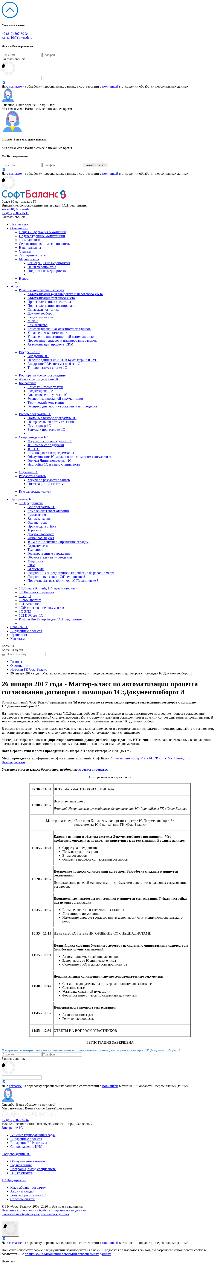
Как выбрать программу (28, 1187)
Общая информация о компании (42, 232)
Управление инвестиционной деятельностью (61, 336)
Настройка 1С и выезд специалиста (54, 464)
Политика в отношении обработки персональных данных (44, 1210)
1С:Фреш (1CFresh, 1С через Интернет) (47, 588)
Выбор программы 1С (35, 414)
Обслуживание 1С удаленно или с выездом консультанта (69, 456)
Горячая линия (21, 1165)
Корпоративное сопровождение (42, 375)
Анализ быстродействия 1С (39, 379)
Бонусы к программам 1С (46, 429)
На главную (19, 224)
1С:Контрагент (30, 600)
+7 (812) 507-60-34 (15, 33)
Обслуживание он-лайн (27, 1161)
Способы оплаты (22, 1199)
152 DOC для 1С (31, 615)
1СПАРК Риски (30, 604)
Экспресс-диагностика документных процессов (63, 406)
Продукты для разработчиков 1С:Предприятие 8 (63, 580)
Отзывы (25, 251)
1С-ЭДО (25, 596)
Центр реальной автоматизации (51, 422)
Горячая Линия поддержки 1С (50, 460)
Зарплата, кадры (39, 518)
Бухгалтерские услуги (35, 491)
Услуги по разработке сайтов (49, 480)
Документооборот (41, 313)
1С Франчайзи (29, 240)
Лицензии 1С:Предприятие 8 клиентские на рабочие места (71, 573)
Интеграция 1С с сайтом (46, 484)
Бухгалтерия (37, 515)
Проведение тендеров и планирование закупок (62, 340)
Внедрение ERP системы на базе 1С (54, 364)
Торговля (34, 530)
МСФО (33, 321)
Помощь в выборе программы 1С (52, 418)
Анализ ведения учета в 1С (47, 394)
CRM (31, 565)
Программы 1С (21, 499)
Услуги (15, 286)
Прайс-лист (18, 635)
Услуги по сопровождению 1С (50, 441)
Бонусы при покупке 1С (28, 1195)
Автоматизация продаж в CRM (50, 344)
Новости (25, 278)
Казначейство (37, 325)
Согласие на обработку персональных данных (35, 1214)
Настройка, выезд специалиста (33, 1169)
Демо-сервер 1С (39, 425)
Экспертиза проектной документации (55, 398)
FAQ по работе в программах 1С (51, 453)
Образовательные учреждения (50, 557)
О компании (19, 228)
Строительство (38, 546)
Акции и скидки (22, 1191)
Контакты (17, 638)
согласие (15, 86)
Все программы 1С (41, 507)
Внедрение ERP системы (28, 1143)
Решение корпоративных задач (41, 290)
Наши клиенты (30, 247)
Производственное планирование (52, 305)
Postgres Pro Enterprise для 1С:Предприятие (50, 619)
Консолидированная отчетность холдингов (59, 329)
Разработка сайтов (32, 476)
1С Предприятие (31, 503)
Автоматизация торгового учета (51, 298)
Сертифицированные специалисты (44, 243)
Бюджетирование (40, 317)
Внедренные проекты (26, 631)
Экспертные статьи (33, 255)
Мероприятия (29, 259)
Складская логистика (43, 309)
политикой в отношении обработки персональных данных (68, 1254)
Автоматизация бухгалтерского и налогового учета (65, 294)
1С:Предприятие (14, 1180)
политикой (110, 86)
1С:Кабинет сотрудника (36, 592)
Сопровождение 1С (33, 437)
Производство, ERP (42, 526)
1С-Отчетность (21, 1173)
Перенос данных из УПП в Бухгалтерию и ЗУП (63, 360)
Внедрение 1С (29, 352)
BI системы (36, 569)
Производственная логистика (49, 302)
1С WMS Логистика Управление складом (58, 542)
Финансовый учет (41, 538)
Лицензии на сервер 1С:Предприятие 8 (56, 577)
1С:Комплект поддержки (46, 445)
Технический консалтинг (46, 402)
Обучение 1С (28, 472)
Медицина (35, 561)
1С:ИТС (34, 449)
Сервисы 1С (19, 627)
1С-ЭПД (25, 611)
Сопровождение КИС (26, 1146)
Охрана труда (37, 522)
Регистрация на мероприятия (49, 263)
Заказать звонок (13, 59)
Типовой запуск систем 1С (47, 367)
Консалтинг (27, 383)
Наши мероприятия (42, 267)
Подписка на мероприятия (47, 271)
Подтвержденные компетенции (42, 236)
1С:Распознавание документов (41, 607)
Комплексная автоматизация (48, 511)
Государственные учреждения (49, 553)
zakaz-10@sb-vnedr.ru (17, 37)
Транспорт (35, 549)
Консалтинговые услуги (45, 387)
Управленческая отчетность (48, 333)
